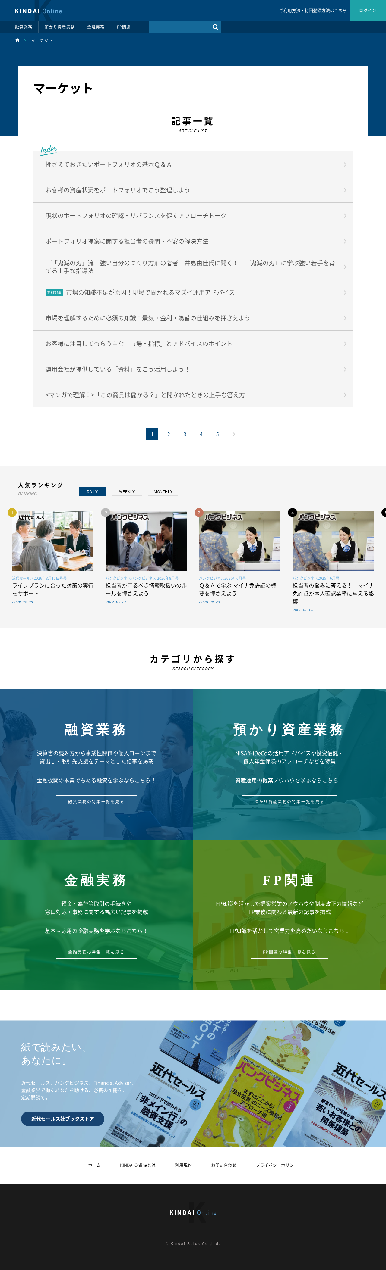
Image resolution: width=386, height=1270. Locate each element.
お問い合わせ (223, 1165)
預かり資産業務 (60, 27)
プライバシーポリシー (277, 1165)
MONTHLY (163, 491)
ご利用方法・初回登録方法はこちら (313, 10)
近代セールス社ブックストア (62, 1118)
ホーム (94, 1165)
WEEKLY (127, 491)
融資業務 (23, 27)
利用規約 (183, 1165)
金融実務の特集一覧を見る (96, 952)
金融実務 (95, 27)
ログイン (367, 10)
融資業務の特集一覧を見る (96, 802)
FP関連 (124, 27)
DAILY (92, 491)
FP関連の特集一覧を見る (289, 952)
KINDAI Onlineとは (138, 1165)
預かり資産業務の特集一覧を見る (289, 802)
